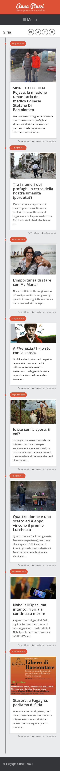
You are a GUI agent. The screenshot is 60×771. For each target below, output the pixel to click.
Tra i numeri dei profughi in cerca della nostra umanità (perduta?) (33, 191)
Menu (32, 19)
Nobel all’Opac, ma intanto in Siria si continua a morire (29, 609)
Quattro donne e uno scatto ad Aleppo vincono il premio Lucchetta (32, 523)
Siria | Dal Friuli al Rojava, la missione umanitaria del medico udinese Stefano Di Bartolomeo (30, 98)
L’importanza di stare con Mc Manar (32, 282)
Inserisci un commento (45, 141)
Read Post (33, 64)
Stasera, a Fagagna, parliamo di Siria (30, 702)
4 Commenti (50, 233)
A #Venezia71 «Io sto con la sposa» (31, 350)
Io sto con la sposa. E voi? (31, 431)
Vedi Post (25, 141)
